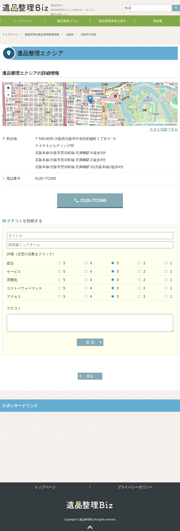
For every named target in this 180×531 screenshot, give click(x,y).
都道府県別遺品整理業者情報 (42, 34)
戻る (90, 376)
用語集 (157, 21)
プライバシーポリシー (135, 487)
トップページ (22, 21)
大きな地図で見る (164, 129)
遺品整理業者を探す (112, 21)
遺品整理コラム (67, 21)
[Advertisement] (90, 443)
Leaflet (138, 124)
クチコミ (14, 308)
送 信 (90, 342)
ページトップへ (90, 527)
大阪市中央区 (88, 34)
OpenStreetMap (154, 124)
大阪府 (70, 34)
